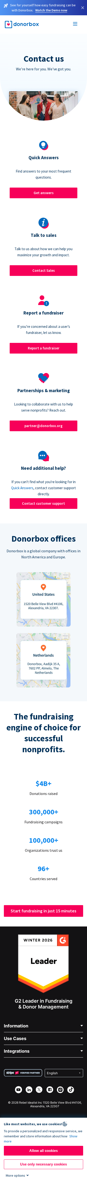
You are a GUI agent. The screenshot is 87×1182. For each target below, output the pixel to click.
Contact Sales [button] (43, 270)
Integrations (16, 1051)
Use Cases (15, 1038)
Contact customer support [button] (43, 503)
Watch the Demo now (51, 10)
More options (15, 1175)
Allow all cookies (43, 1151)
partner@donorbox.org (43, 425)
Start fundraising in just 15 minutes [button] (43, 911)
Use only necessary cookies (43, 1164)
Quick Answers (22, 488)
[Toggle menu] (75, 24)
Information (16, 1025)
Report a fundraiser (43, 348)
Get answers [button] (44, 192)
